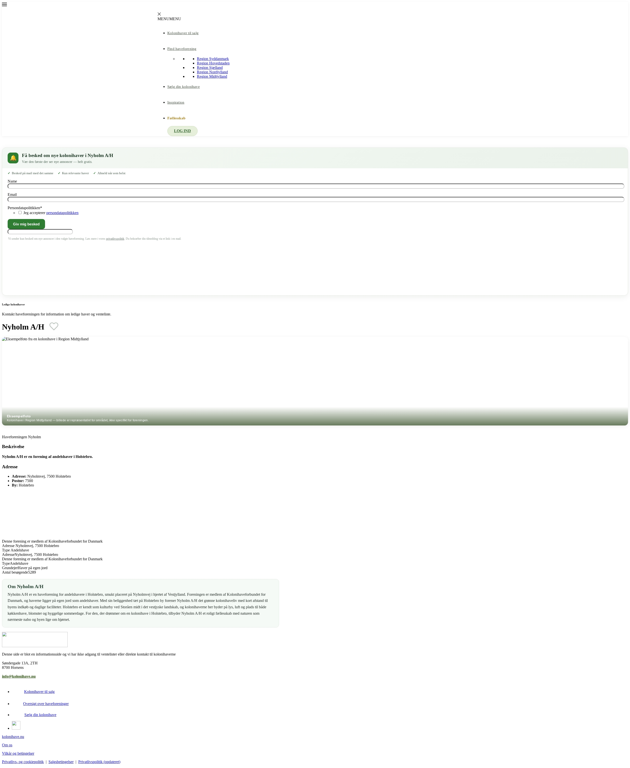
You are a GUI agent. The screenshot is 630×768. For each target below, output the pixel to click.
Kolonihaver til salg (183, 33)
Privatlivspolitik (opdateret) (99, 762)
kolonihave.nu (13, 737)
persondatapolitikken (62, 213)
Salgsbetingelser (61, 762)
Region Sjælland (210, 67)
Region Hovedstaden (213, 63)
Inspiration (175, 102)
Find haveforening (181, 49)
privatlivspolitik (115, 238)
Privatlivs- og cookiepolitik (23, 762)
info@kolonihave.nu (19, 676)
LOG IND (182, 131)
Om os (7, 745)
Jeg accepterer (51, 213)
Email (12, 194)
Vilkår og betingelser (18, 753)
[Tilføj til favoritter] (54, 326)
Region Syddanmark (213, 59)
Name (12, 181)
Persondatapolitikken (25, 208)
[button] (169, 19)
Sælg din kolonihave (183, 87)
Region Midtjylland (212, 76)
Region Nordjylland (212, 72)
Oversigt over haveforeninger (46, 704)
